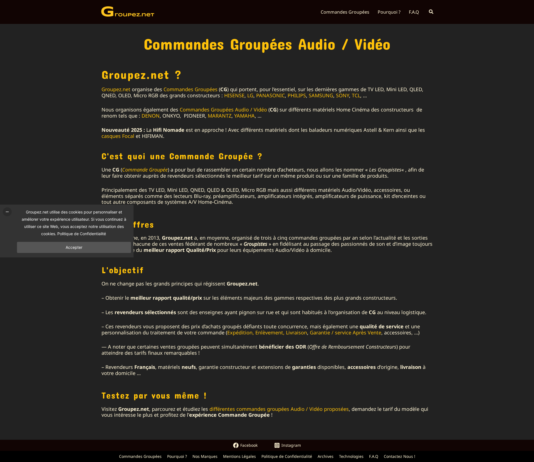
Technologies (351, 456)
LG (250, 95)
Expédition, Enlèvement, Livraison (267, 332)
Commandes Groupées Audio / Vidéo (223, 109)
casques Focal (118, 136)
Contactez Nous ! (399, 456)
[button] (431, 12)
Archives (325, 456)
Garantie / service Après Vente (345, 332)
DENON (151, 115)
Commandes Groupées (190, 89)
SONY (342, 95)
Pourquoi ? (177, 456)
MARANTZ (219, 115)
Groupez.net (116, 89)
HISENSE (234, 95)
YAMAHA (244, 115)
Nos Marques (204, 456)
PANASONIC (270, 95)
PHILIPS (297, 95)
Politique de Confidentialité (286, 456)
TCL (356, 95)
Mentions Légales (239, 456)
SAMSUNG (321, 95)
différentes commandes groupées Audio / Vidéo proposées (279, 409)
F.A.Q (373, 456)
